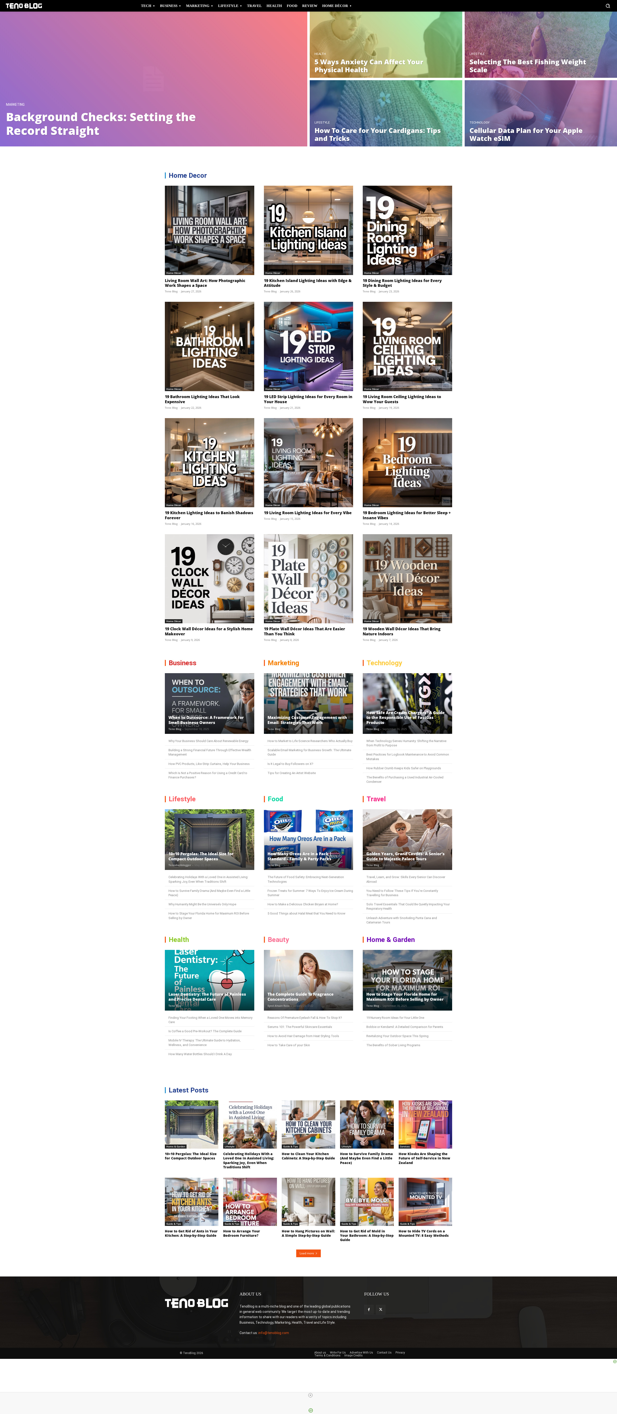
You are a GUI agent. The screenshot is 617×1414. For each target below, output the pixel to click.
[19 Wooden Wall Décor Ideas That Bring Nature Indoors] (407, 579)
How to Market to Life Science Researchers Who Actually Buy (310, 741)
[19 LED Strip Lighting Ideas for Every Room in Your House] (308, 346)
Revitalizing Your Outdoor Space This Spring (397, 1036)
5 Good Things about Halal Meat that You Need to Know (306, 913)
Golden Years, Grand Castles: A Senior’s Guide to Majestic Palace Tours (405, 856)
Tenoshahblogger (179, 865)
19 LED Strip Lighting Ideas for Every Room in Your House (308, 399)
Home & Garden (175, 1146)
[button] (608, 6)
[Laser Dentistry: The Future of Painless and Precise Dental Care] (209, 980)
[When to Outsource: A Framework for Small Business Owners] (209, 703)
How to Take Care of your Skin (289, 1045)
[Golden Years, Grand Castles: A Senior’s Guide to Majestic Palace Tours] (407, 839)
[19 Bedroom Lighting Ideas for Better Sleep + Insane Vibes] (407, 462)
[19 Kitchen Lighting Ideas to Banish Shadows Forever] (209, 462)
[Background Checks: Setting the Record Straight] (153, 79)
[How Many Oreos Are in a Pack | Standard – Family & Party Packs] (308, 839)
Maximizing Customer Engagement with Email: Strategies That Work (307, 720)
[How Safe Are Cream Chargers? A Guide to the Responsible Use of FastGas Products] (407, 703)
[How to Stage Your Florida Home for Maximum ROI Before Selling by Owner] (407, 980)
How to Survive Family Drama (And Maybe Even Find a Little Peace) (366, 1158)
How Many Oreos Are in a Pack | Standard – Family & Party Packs (299, 856)
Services (405, 1146)
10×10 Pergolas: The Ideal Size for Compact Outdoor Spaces (201, 856)
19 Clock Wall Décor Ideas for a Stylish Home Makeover (209, 631)
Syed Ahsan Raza (279, 1005)
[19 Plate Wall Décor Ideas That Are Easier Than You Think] (308, 579)
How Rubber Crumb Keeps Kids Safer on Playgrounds (403, 768)
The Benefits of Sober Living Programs (393, 1045)
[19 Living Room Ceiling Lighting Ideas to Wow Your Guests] (407, 346)
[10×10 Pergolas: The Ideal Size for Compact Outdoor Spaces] (209, 839)
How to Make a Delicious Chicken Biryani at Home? (303, 904)
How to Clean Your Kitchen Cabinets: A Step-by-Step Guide (308, 1155)
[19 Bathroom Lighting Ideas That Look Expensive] (209, 346)
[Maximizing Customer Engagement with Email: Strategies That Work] (308, 703)
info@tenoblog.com (273, 1333)
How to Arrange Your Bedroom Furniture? (241, 1233)
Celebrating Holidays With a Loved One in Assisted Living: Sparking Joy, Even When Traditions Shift (248, 1160)
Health (320, 53)
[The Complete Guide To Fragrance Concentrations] (308, 980)
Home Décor (173, 273)
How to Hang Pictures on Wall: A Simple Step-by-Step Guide (308, 1233)
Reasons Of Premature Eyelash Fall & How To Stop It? (305, 1017)
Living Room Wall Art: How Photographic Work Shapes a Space (205, 283)
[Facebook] (369, 1309)
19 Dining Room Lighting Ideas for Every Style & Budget (402, 283)
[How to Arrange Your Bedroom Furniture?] (250, 1202)
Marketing (15, 104)
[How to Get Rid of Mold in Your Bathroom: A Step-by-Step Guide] (367, 1202)
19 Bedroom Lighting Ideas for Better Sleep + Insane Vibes (407, 515)
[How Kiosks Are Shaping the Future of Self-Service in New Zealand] (425, 1124)
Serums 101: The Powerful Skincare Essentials (300, 1027)
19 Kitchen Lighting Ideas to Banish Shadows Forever (209, 515)
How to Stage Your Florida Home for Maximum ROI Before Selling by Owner (405, 997)
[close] (310, 1395)
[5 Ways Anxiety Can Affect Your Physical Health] (386, 45)
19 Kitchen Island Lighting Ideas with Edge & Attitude (308, 283)
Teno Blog (171, 291)
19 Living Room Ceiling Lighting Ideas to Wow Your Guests (402, 399)
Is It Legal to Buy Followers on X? (290, 764)
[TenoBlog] (24, 6)
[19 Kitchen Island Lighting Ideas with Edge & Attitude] (308, 230)
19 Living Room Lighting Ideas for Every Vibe (308, 512)
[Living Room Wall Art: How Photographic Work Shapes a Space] (209, 230)
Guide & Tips (290, 1146)
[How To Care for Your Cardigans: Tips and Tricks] (386, 113)
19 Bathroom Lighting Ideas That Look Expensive (202, 399)
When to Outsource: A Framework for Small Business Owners (206, 720)
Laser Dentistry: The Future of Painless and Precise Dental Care (207, 997)
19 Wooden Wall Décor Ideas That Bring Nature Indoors (402, 631)
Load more (307, 1253)
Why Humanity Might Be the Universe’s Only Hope (202, 904)
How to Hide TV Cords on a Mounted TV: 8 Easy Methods (424, 1233)
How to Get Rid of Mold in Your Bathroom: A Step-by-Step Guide (367, 1235)
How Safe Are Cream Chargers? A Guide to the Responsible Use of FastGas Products (405, 717)
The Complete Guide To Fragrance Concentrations (301, 997)
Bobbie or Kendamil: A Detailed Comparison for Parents (404, 1027)
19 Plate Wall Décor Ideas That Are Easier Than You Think (304, 631)
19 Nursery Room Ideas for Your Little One (395, 1017)
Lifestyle (477, 53)
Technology (479, 122)
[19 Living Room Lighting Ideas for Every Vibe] (308, 462)
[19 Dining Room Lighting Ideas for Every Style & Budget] (407, 230)
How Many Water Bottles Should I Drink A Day (200, 1054)
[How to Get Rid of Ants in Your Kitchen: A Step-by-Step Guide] (191, 1202)
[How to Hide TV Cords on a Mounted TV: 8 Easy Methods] (425, 1202)
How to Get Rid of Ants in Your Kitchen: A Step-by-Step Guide (191, 1233)
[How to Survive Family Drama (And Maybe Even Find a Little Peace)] (367, 1124)
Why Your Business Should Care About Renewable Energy (208, 741)
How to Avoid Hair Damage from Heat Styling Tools (303, 1036)
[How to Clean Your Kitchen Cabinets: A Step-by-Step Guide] (308, 1124)
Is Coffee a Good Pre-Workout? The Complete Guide (204, 1031)
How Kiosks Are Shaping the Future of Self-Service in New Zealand (424, 1158)
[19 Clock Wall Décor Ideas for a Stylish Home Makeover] (209, 579)
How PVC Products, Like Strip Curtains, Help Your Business (209, 764)
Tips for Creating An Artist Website (292, 773)
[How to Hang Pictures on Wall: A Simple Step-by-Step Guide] (308, 1202)
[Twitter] (380, 1309)
